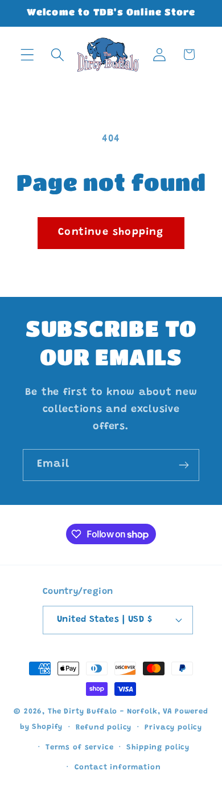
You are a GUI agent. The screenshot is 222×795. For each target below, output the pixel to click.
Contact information (118, 767)
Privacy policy (173, 727)
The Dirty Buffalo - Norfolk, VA (110, 711)
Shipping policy (158, 747)
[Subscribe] (183, 465)
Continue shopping (110, 232)
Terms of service (79, 747)
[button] (28, 54)
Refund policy (103, 727)
